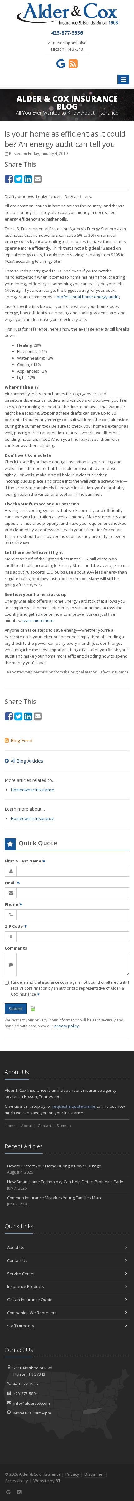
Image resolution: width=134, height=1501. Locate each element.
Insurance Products (25, 1286)
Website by (46, 1481)
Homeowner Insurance (32, 790)
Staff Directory (20, 1326)
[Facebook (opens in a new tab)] (9, 178)
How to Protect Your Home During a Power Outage (54, 1169)
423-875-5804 (25, 1393)
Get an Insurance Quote (30, 1299)
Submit (16, 1008)
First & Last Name (25, 861)
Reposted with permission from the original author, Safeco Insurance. (68, 672)
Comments (16, 948)
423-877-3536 (25, 1384)
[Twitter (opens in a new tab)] (18, 178)
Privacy (72, 1474)
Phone (13, 904)
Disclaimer (94, 1474)
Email (12, 883)
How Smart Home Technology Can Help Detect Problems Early (65, 1185)
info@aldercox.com (31, 1403)
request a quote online (74, 1106)
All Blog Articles (27, 761)
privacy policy (66, 1026)
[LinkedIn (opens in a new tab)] (28, 178)
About (26, 1125)
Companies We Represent (32, 1312)
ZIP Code (16, 926)
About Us (15, 1247)
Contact (44, 1125)
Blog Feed (21, 740)
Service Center (21, 1273)
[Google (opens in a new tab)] (60, 63)
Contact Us (17, 1260)
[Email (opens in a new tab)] (38, 178)
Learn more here (38, 620)
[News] (73, 63)
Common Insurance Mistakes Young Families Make (55, 1201)
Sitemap (64, 1125)
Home (10, 1125)
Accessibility (16, 1481)
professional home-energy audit (87, 297)
